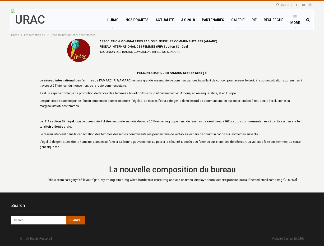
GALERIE (238, 20)
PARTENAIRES (213, 20)
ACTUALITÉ (165, 20)
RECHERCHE (273, 20)
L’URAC (113, 20)
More (295, 23)
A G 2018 (188, 20)
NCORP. (299, 238)
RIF (254, 20)
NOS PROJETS (137, 20)
